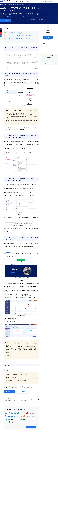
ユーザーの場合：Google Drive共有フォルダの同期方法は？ (15, 32)
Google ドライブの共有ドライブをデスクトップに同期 (48, 51)
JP (45, 1)
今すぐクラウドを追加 (30, 427)
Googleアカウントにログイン (27, 148)
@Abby (37, 19)
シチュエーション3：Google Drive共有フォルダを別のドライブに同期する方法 (18, 38)
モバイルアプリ (22, 1)
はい (33, 399)
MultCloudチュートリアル (7, 4)
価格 (28, 1)
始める (40, 1)
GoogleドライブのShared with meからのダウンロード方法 (29, 144)
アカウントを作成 (23, 294)
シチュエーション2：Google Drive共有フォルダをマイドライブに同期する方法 (18, 36)
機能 (17, 1)
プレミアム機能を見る (23, 391)
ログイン (37, 1)
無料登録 (5, 20)
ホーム (2, 4)
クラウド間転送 (35, 386)
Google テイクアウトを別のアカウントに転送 (48, 48)
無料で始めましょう (9, 391)
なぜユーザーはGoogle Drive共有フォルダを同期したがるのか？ (15, 33)
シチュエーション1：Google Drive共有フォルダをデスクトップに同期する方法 (18, 35)
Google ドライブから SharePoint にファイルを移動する (48, 46)
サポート (32, 1)
